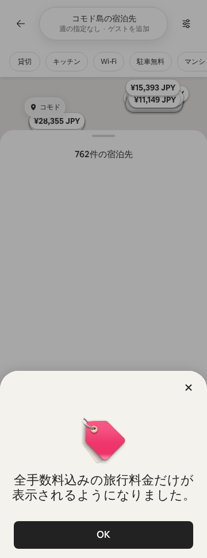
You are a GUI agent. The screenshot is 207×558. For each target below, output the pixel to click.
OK (103, 535)
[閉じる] (188, 387)
